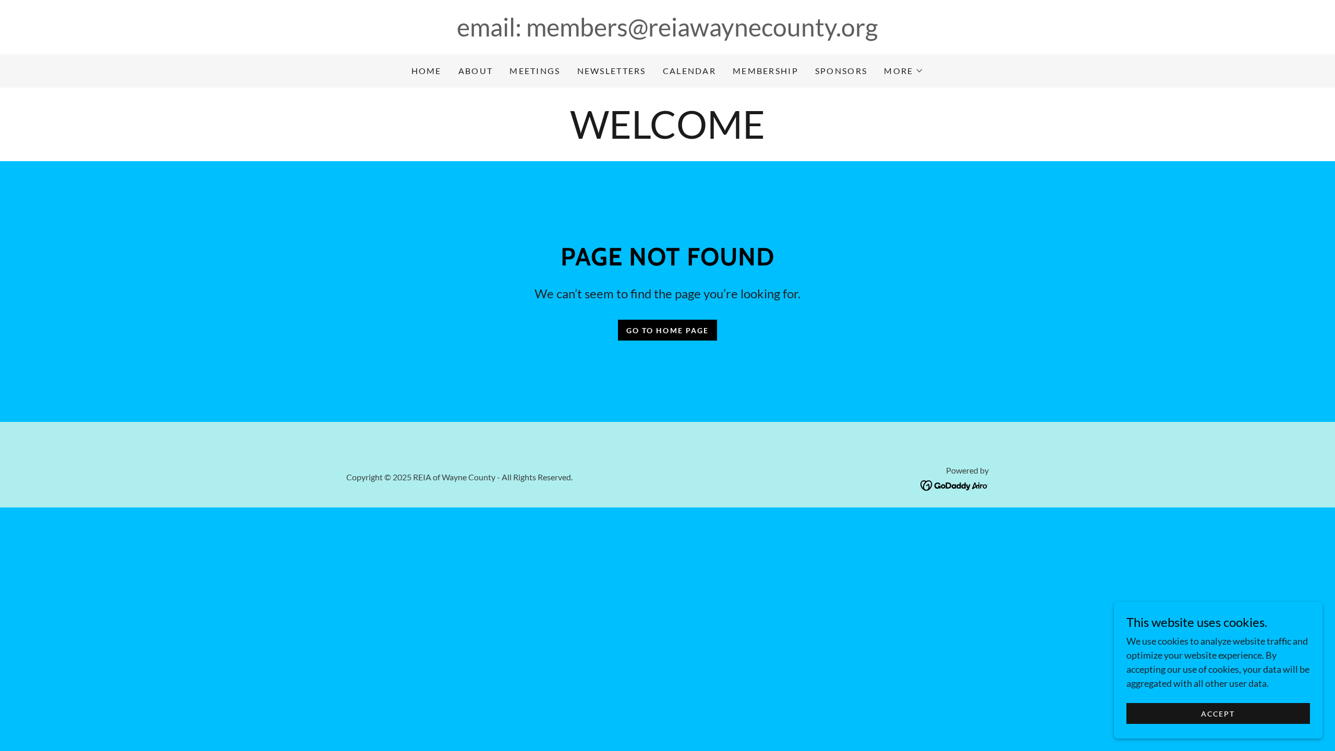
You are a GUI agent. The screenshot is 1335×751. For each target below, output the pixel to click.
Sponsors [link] (841, 71)
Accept (1218, 713)
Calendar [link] (689, 71)
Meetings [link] (534, 71)
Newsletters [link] (611, 71)
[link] (954, 484)
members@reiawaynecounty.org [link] (702, 27)
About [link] (475, 71)
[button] (904, 71)
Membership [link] (765, 71)
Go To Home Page (667, 330)
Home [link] (426, 71)
